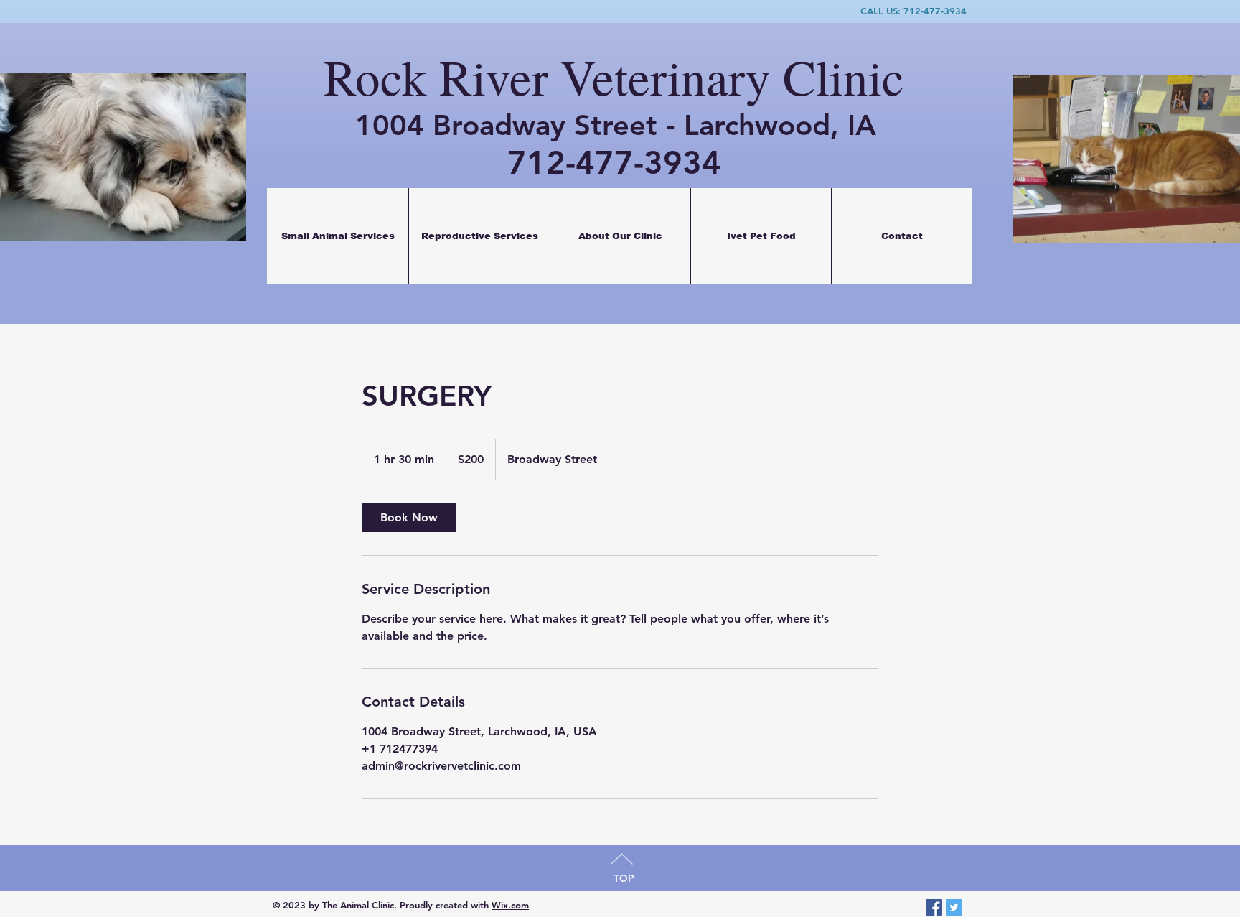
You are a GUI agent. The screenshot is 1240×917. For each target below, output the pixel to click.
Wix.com (510, 905)
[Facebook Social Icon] (934, 907)
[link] (409, 517)
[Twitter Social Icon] (954, 907)
